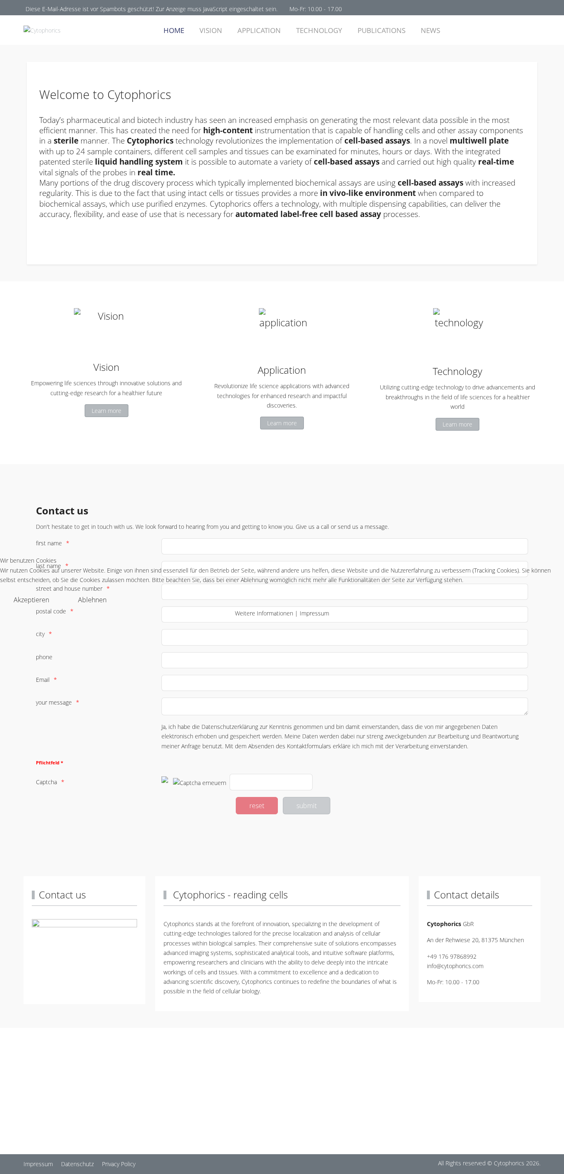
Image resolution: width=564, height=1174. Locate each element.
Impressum (314, 613)
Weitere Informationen (264, 613)
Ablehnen (92, 599)
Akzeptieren (31, 599)
